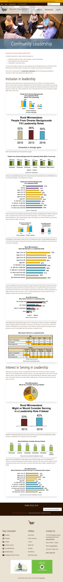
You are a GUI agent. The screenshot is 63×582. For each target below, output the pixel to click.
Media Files (31, 545)
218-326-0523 (53, 546)
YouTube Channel (9, 545)
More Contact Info (50, 552)
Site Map (30, 548)
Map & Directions (50, 539)
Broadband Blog (9, 552)
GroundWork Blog (9, 548)
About (39, 10)
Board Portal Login (32, 555)
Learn (58, 10)
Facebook (7, 535)
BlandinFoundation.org (49, 1)
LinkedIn (7, 542)
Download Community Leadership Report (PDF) (18, 53)
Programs (49, 10)
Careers (30, 542)
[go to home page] (15, 10)
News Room (31, 535)
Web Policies (31, 552)
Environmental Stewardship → (52, 509)
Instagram (7, 538)
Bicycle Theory (42, 578)
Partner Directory (32, 538)
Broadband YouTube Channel (12, 555)
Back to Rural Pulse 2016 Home (19, 513)
